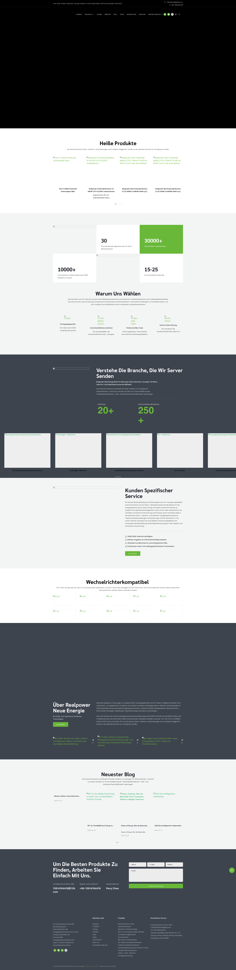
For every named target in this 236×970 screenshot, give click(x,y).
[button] (162, 14)
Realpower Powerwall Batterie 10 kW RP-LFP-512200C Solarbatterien (67, 190)
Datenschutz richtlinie (108, 966)
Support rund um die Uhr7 (89, 884)
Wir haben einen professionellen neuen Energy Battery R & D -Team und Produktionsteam (182, 741)
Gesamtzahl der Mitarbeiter (148, 404)
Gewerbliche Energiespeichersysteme (69, 470)
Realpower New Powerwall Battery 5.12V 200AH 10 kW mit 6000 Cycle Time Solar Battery (135, 190)
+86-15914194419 (177, 5)
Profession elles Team (134, 328)
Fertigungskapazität (68, 324)
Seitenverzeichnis (91, 966)
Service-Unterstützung (168, 325)
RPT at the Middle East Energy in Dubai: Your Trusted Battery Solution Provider (66, 825)
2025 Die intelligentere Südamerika (134, 825)
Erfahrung (101, 404)
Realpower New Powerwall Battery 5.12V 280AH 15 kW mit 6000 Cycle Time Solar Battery (101, 190)
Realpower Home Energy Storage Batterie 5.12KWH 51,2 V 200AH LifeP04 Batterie (168, 190)
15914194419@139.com (175, 2)
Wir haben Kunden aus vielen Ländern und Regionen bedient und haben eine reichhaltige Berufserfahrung (93, 741)
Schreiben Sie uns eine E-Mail (63, 884)
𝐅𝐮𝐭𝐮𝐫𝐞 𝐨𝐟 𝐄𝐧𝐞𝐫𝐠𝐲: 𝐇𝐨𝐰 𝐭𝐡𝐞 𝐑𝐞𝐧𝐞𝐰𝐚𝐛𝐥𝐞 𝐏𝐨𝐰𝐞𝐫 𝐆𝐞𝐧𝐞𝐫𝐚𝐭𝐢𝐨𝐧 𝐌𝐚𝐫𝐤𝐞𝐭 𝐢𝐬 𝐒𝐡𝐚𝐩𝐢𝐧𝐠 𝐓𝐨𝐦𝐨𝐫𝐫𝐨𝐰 (101, 825)
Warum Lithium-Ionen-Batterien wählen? (167, 796)
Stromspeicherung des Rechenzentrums (171, 470)
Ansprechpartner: (112, 884)
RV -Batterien (120, 470)
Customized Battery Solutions (101, 328)
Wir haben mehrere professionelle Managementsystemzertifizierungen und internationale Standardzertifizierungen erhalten (137, 741)
